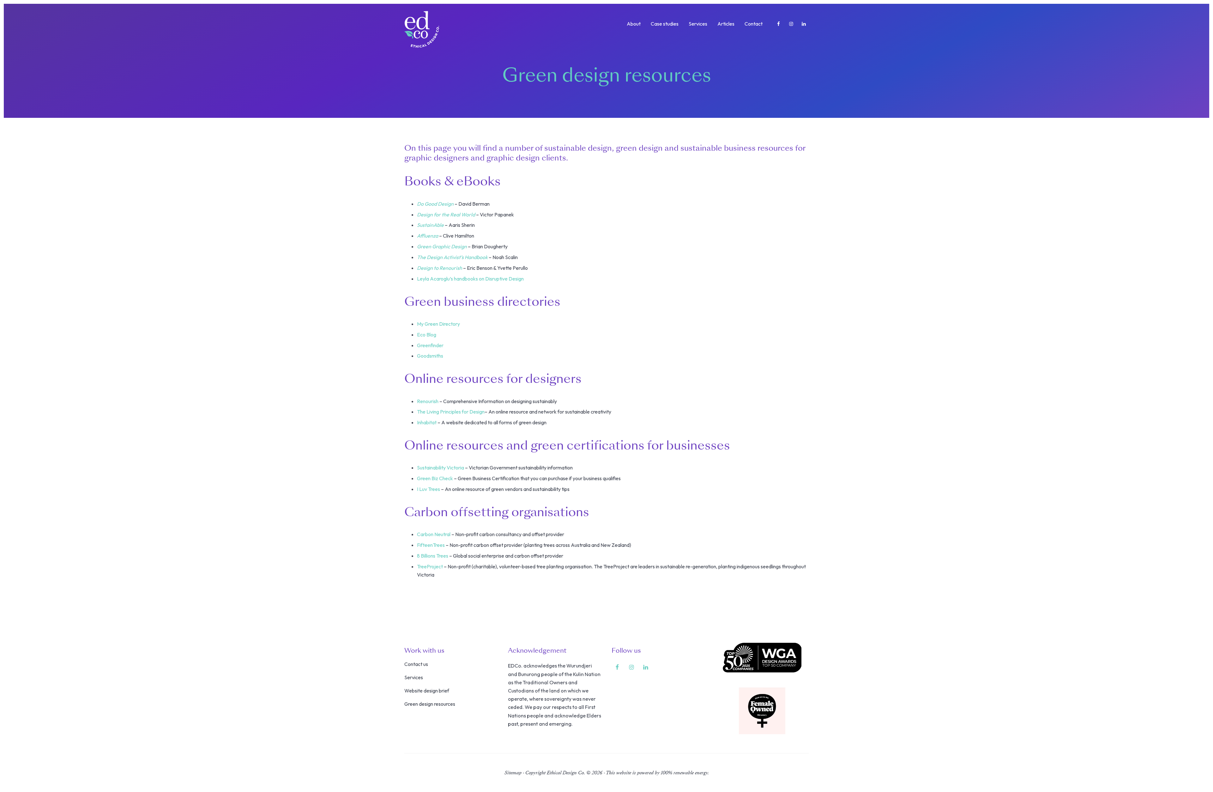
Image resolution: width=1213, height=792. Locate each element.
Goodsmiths (430, 356)
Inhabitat (427, 422)
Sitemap (513, 773)
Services (413, 677)
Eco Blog (426, 334)
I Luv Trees (428, 489)
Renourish (427, 401)
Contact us (416, 664)
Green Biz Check (435, 478)
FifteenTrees (431, 545)
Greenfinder (430, 345)
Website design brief (426, 690)
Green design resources (429, 703)
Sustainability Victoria (440, 467)
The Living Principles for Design (451, 411)
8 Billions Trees (432, 556)
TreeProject (430, 566)
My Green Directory (438, 324)
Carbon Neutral (433, 534)
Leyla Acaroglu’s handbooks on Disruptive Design (470, 278)
